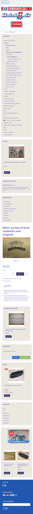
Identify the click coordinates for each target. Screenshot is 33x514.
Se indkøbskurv (25, 357)
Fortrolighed (7, 201)
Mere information (7, 281)
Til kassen (15, 357)
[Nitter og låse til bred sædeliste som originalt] (16, 247)
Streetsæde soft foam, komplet (13, 385)
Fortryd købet (7, 220)
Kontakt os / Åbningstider (10, 208)
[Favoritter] (21, 2)
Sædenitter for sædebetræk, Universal (15, 162)
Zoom (16, 261)
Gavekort (6, 218)
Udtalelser (6, 215)
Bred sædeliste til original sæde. (9, 464)
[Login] (26, 2)
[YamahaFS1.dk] (16, 9)
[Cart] (30, 2)
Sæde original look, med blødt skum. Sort (23, 465)
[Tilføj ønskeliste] (27, 274)
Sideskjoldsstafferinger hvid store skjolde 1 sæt (15, 329)
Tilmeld (5, 508)
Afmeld (11, 508)
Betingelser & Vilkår (8, 211)
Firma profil (6, 206)
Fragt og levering (8, 204)
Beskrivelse (7, 286)
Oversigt (6, 213)
